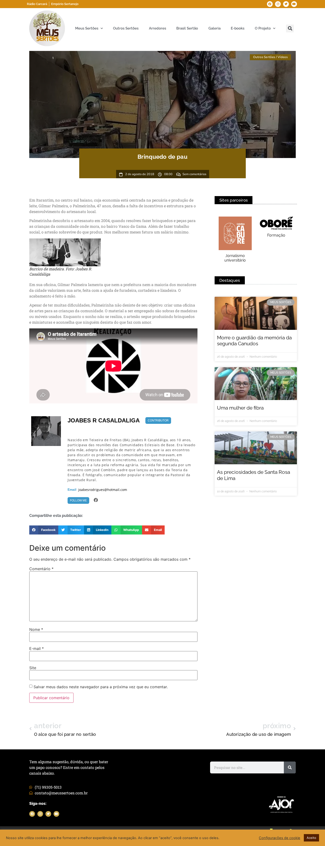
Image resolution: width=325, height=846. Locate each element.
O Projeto (263, 28)
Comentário (41, 569)
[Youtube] (294, 4)
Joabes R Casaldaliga (104, 420)
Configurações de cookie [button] (279, 838)
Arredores (157, 28)
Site (32, 668)
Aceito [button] (311, 838)
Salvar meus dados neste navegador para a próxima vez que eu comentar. (101, 687)
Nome (36, 629)
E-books (237, 28)
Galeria (214, 28)
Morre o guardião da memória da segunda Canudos (254, 340)
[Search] (290, 767)
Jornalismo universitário (235, 257)
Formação (276, 235)
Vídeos (283, 57)
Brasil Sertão (187, 28)
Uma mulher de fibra (240, 408)
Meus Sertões (86, 28)
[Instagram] (278, 4)
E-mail (36, 648)
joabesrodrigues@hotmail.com (102, 489)
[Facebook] (270, 4)
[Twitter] (286, 4)
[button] (290, 28)
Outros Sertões (125, 28)
